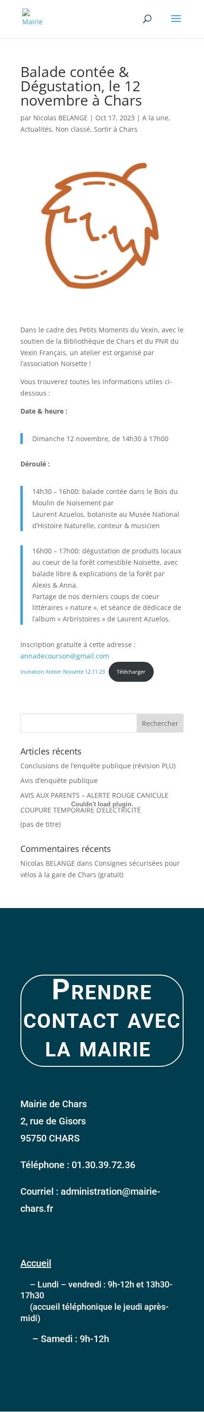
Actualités (36, 129)
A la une (155, 117)
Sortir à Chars (116, 129)
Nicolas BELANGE (60, 117)
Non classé (73, 129)
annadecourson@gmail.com (64, 655)
